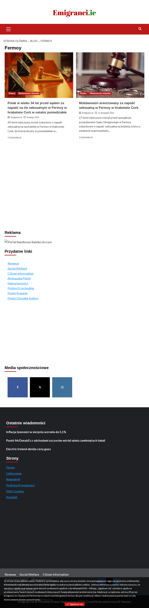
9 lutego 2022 (33, 117)
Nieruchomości (18, 283)
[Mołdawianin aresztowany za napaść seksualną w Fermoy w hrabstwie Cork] (110, 75)
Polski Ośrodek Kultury (23, 298)
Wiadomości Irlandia (28, 93)
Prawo (12, 93)
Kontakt (11, 497)
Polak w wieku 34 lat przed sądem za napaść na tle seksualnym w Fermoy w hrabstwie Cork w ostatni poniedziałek (37, 107)
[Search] (140, 28)
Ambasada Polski (19, 278)
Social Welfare (17, 268)
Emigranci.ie (16, 117)
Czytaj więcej (14, 137)
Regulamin (13, 479)
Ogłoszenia (14, 473)
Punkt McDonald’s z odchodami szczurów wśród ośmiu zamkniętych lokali (55, 440)
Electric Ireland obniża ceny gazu (28, 449)
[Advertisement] (74, 177)
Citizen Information (21, 273)
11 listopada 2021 (106, 113)
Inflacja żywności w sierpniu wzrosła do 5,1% (36, 432)
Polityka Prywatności (20, 485)
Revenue (13, 263)
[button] (8, 29)
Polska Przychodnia (21, 288)
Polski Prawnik (18, 293)
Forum (10, 467)
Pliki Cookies (15, 491)
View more (47, 599)
